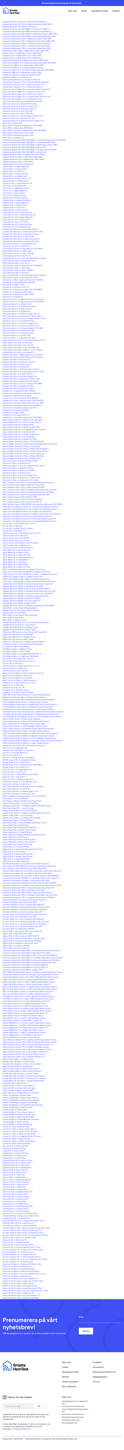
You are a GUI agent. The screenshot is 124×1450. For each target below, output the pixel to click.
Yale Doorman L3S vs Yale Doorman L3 (18, 548)
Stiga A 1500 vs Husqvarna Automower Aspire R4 (22, 931)
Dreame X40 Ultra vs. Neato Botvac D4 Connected (23, 355)
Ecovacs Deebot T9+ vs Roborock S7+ (18, 1252)
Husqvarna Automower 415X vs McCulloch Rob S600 (24, 890)
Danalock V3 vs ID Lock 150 (14, 688)
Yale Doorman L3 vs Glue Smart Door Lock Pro (21, 666)
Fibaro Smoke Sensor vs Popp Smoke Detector (22, 719)
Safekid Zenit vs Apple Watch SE (16, 203)
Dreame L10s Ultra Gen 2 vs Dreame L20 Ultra (21, 234)
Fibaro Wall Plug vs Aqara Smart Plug (17, 844)
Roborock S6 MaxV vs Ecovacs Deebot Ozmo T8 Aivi (24, 1274)
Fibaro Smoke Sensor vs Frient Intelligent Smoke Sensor (25, 726)
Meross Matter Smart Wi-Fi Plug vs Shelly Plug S (22, 458)
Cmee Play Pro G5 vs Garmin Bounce (17, 212)
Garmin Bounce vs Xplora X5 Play (16, 1211)
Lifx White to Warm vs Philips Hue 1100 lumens (21, 656)
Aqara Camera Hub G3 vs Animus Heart (18, 425)
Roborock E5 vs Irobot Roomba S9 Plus (18, 1245)
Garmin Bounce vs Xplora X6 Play (16, 1197)
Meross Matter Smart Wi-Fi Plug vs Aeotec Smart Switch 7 (26, 451)
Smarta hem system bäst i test (73, 1414)
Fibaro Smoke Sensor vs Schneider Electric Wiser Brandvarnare (28, 729)
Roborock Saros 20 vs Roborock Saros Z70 (20, 106)
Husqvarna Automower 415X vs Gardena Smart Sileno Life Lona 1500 (30, 895)
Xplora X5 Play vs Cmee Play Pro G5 (17, 183)
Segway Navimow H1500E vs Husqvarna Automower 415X (26, 596)
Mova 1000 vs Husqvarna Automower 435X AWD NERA (24, 130)
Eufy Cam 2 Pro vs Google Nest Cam (17, 770)
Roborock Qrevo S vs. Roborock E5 (17, 304)
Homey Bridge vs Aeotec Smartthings (17, 1124)
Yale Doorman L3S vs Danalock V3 (16, 545)
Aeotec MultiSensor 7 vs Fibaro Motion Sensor (21, 1037)
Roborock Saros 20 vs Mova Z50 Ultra (18, 113)
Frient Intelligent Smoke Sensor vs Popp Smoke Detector (25, 702)
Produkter (97, 1362)
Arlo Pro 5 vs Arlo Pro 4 (12, 755)
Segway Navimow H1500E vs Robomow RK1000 (22, 598)
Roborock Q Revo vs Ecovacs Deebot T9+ (20, 475)
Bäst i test (72, 11)
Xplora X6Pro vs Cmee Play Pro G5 (17, 179)
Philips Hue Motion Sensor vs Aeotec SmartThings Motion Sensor (29, 979)
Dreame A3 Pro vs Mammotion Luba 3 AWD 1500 (22, 58)
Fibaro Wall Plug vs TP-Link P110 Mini (17, 832)
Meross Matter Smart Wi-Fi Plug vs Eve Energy (21, 446)
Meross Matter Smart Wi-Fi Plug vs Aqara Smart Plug (23, 454)
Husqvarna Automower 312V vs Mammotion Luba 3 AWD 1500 (27, 39)
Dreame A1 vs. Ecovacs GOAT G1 (16, 415)
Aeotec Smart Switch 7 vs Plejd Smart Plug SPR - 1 (23, 818)
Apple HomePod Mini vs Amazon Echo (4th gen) (22, 1071)
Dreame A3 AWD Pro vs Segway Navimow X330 (22, 75)
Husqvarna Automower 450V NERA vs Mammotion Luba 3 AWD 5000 (30, 34)
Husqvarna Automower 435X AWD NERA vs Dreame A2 (24, 152)
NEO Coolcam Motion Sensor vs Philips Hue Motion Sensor (26, 994)
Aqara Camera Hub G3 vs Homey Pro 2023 (20, 439)
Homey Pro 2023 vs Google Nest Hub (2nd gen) (22, 1136)
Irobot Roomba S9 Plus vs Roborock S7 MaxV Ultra (23, 1221)
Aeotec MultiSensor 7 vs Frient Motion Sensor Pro (23, 1035)
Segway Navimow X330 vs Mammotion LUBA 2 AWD (23, 159)
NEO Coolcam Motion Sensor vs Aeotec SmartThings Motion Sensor (30, 987)
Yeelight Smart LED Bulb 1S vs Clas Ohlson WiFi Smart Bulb (26, 622)
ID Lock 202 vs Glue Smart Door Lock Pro (19, 523)
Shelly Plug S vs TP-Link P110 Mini (16, 847)
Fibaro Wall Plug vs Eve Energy (15, 837)
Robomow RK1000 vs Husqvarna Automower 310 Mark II (25, 909)
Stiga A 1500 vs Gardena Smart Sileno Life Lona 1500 (24, 938)
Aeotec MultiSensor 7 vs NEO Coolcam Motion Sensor (24, 1032)
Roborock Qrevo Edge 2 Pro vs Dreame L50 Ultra (22, 99)
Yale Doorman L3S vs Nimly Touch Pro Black (20, 543)
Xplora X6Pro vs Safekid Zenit (15, 176)
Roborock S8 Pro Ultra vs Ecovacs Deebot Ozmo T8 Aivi (25, 1291)
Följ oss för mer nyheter (20, 1397)
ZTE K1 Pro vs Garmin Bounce (14, 186)
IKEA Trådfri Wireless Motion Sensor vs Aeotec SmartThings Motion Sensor (33, 972)
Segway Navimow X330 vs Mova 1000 (18, 162)
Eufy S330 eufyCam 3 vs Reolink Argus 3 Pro (20, 791)
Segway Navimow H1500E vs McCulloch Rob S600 (23, 586)
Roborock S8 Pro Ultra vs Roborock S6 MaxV (21, 1298)
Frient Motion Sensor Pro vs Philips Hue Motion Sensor (24, 1004)
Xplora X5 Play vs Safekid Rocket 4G (17, 1192)
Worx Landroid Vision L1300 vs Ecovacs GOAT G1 (22, 502)
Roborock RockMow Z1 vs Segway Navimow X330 (23, 68)
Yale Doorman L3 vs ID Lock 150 (15, 671)
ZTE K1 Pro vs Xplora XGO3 (14, 193)
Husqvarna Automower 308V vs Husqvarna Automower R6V (26, 43)
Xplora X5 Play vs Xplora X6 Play (16, 1182)
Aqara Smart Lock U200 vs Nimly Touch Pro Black (22, 350)
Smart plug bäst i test (69, 1423)
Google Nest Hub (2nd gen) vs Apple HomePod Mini (24, 1081)
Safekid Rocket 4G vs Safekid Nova (17, 1168)
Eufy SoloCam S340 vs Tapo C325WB (18, 270)
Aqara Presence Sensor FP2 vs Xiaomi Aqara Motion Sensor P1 (28, 1045)
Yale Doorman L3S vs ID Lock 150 (16, 538)
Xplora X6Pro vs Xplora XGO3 (15, 169)
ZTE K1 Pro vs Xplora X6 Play (14, 195)
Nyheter (116, 11)
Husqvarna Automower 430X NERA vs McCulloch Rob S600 (26, 953)
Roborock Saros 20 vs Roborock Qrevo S (19, 109)
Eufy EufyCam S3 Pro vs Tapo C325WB (18, 253)
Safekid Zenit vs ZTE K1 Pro (14, 207)
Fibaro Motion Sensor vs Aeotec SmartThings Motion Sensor (27, 1008)
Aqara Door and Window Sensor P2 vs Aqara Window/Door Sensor (29, 521)
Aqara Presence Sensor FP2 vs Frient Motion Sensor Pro (25, 1052)
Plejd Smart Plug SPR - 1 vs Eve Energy (18, 808)
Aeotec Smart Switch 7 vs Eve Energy (18, 815)
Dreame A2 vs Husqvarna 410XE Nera (18, 292)
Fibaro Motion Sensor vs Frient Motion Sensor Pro (23, 1020)
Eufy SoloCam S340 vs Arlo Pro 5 (16, 273)
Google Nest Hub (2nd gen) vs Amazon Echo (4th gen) (25, 1078)
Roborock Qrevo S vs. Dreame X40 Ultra (19, 338)
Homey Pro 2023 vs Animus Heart (16, 1127)
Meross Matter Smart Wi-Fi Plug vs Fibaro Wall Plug (23, 456)
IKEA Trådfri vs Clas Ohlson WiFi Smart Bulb (20, 615)
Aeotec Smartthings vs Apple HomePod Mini (20, 1102)
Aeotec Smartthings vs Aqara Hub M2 (17, 1107)
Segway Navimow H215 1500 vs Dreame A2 (20, 27)
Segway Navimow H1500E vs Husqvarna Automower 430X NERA (28, 606)
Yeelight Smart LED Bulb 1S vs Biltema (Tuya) (20, 627)
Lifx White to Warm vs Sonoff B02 (16, 647)
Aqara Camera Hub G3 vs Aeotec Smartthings (21, 434)
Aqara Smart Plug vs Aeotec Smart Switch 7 (20, 830)
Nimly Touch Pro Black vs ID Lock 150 (17, 678)
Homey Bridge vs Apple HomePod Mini (18, 1117)
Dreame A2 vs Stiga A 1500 (13, 285)
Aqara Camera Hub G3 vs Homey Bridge (19, 437)
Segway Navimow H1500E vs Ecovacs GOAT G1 (21, 601)
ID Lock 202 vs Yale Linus (13, 526)
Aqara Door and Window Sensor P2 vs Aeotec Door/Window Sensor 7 (31, 507)
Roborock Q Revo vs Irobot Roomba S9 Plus (20, 461)
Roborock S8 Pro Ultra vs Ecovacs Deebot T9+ (22, 1295)
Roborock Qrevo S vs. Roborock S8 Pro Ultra (21, 326)
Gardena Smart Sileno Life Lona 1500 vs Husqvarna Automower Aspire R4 (32, 871)
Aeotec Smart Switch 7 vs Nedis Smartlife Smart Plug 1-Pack (26, 813)
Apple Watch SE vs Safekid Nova (16, 560)
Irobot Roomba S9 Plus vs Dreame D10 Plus (20, 1225)
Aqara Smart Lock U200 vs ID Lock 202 (18, 345)
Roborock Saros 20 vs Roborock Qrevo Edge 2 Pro (23, 121)
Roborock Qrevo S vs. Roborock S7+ (18, 309)
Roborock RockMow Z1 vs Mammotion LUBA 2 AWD (23, 65)
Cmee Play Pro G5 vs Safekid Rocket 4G (19, 215)
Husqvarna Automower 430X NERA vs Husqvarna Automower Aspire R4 (31, 950)
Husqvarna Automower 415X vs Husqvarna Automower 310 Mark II (29, 897)
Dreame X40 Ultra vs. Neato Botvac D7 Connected (23, 357)
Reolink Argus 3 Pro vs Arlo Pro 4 (16, 762)
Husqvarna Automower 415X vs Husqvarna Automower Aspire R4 (28, 888)
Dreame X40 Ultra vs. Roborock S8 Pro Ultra (20, 381)
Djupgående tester (99, 11)
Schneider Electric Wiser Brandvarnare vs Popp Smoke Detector (28, 709)
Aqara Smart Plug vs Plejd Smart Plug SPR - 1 (20, 827)
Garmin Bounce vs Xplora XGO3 (15, 1199)
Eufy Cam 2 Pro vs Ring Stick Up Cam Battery (21, 774)
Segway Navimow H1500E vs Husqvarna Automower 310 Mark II (28, 593)
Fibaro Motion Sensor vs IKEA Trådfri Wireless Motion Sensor (27, 1011)
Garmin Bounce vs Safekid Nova (15, 1204)
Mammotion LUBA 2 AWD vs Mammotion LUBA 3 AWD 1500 (26, 51)
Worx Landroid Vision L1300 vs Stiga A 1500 (20, 497)
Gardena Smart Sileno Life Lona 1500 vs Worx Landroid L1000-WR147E (31, 876)
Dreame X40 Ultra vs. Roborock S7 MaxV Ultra (21, 379)
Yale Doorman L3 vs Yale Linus (15, 668)
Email (81, 1317)
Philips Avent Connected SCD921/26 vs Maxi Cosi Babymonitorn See (30, 574)
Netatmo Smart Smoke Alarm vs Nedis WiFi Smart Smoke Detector (29, 700)
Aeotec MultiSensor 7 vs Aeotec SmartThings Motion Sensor (27, 1023)
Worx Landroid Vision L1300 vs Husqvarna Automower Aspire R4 (28, 482)
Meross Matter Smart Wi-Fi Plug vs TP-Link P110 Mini (23, 441)
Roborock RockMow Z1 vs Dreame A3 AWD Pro (22, 80)
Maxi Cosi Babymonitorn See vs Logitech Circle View (24, 569)
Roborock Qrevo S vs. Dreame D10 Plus (18, 321)
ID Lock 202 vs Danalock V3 (14, 531)
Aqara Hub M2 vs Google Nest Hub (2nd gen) (21, 1093)
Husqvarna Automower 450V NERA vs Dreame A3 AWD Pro (26, 29)
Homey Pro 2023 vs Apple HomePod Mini (19, 1134)
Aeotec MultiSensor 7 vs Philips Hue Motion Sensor (23, 1030)
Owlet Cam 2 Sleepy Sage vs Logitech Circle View (23, 577)
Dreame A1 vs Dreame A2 (13, 297)
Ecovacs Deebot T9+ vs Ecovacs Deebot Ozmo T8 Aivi (25, 1259)
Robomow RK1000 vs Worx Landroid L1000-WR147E (23, 905)
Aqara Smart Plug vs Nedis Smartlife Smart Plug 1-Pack (24, 823)
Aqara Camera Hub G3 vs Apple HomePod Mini (21, 427)
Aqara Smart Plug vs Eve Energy (15, 825)
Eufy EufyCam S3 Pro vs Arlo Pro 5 (16, 256)
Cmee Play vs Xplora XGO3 (14, 1151)
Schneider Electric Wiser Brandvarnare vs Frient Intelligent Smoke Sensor (32, 716)
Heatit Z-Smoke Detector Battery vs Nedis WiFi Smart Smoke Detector (30, 733)
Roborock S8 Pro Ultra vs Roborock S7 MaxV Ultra (23, 1281)
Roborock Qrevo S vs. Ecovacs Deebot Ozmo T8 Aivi (24, 318)
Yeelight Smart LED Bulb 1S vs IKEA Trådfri (19, 630)
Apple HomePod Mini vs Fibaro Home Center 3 (21, 1069)
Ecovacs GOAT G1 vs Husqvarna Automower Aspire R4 (24, 914)
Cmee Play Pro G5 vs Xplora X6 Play (17, 224)
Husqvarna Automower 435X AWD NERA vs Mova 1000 (24, 147)
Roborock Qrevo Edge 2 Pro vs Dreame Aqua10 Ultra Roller (26, 89)
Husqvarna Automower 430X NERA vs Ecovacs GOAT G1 (25, 967)
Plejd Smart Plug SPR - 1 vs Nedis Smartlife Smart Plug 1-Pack (27, 806)
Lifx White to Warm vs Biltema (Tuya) (17, 649)
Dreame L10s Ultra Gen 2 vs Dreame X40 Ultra (21, 241)
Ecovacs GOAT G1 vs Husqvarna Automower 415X (22, 926)
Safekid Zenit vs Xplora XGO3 (15, 205)
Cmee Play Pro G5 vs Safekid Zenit (17, 227)
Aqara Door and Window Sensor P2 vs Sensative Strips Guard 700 (29, 519)
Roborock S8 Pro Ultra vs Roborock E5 (18, 1293)
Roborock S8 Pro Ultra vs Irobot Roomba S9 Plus (22, 1288)
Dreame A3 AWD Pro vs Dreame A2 (17, 77)
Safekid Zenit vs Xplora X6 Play (15, 210)
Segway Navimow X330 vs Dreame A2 (18, 164)
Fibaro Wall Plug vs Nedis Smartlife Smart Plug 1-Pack (24, 835)
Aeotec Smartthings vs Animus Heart (17, 1095)
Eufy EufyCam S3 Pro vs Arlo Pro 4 (16, 246)
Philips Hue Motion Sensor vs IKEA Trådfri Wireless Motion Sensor (29, 982)
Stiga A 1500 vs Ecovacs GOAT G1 (16, 948)
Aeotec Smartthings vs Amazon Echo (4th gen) (21, 1100)
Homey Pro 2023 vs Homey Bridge (16, 1143)
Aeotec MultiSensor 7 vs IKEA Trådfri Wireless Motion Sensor (27, 1025)
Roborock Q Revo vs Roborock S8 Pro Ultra (20, 480)
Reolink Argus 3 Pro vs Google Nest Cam (19, 760)
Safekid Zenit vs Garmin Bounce (15, 198)
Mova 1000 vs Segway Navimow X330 (18, 135)
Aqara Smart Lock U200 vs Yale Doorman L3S (21, 347)
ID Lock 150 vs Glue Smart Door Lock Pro (19, 661)
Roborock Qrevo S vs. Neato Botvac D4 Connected (23, 299)
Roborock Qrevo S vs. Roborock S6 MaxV (20, 306)
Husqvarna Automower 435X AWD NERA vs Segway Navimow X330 (30, 150)
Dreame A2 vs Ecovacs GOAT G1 (16, 287)
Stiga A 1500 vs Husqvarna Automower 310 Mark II (22, 941)
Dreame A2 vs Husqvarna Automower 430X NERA (22, 290)
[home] (11, 10)
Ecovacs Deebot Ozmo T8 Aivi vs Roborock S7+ (22, 1230)
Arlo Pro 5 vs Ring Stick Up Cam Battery (18, 757)
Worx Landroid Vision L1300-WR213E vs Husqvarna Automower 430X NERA (32, 504)
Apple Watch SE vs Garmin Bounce (16, 550)
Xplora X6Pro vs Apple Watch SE (16, 166)
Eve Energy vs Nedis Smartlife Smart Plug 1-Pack (22, 801)
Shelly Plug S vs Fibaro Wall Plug (16, 861)
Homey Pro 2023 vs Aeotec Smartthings (18, 1141)
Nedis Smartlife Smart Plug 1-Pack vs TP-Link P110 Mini (24, 796)
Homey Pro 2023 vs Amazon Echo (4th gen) (20, 1131)
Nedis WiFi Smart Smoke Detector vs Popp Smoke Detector (26, 695)
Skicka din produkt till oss (104, 1372)
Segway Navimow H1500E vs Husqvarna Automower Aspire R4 (28, 584)
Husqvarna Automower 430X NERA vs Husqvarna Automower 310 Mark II (31, 960)
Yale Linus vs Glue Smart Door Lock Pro (18, 659)
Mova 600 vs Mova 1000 (13, 123)
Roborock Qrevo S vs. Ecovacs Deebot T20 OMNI (23, 328)
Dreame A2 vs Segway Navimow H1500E (19, 282)
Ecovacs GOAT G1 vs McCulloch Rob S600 (20, 917)
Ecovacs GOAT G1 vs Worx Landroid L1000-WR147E (23, 919)
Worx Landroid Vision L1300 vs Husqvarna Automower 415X (26, 495)
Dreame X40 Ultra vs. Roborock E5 (16, 359)
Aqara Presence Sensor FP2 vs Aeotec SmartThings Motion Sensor (29, 1040)
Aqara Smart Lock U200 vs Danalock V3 (19, 352)
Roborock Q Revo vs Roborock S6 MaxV (19, 470)
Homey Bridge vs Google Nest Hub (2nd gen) (21, 1119)
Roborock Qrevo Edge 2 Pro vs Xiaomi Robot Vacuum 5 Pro (27, 97)
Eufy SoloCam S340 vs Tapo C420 (16, 268)
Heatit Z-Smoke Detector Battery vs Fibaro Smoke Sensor (26, 743)
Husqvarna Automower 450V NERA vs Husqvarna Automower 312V (29, 36)
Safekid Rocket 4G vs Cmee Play (16, 1165)
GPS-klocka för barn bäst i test (73, 1406)
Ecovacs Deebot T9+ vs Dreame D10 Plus (19, 1254)
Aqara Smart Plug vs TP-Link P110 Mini (18, 820)
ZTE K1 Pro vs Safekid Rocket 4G (16, 188)
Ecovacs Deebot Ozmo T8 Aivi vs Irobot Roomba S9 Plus (25, 1235)
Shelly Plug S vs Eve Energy (14, 852)
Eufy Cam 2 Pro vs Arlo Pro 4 (14, 772)
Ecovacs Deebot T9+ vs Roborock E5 (18, 1262)
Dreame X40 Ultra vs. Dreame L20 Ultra (18, 386)
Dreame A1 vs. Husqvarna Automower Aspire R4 (22, 393)
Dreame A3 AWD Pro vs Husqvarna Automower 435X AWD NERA (28, 70)
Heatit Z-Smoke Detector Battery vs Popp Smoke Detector (26, 731)
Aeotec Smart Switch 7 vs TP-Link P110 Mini (20, 811)
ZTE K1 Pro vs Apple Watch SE (15, 191)
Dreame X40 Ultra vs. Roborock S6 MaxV (19, 362)
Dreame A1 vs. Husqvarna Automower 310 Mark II (22, 405)
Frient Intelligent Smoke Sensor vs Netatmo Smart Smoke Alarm (28, 707)
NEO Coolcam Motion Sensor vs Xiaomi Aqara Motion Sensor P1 (28, 991)
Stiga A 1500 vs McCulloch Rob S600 (17, 934)
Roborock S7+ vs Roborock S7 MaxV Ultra (20, 1213)
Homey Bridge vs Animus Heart (15, 1110)
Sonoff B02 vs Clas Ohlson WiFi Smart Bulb (20, 608)
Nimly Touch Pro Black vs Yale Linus (17, 675)
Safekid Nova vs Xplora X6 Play (15, 1153)
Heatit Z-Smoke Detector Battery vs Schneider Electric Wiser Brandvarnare (32, 741)
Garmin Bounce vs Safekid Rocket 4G (18, 1206)
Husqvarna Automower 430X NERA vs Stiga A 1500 (23, 970)
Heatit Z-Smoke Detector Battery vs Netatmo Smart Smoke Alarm (28, 736)
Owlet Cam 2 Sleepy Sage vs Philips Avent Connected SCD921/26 (29, 581)
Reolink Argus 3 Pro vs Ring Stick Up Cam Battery (22, 765)
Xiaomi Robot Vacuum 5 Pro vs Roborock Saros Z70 (23, 84)
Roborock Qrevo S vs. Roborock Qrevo (19, 333)
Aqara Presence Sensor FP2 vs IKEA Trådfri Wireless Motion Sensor (30, 1042)
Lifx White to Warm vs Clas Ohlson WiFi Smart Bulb (23, 644)
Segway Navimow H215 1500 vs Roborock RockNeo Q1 (25, 22)
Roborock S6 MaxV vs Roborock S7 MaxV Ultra (22, 1264)
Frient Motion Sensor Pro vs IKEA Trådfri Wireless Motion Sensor (28, 999)
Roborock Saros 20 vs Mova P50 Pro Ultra (20, 104)
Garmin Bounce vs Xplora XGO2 (15, 1209)
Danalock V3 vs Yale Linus (13, 685)
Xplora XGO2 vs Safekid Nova (15, 1177)
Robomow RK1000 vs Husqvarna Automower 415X (23, 912)
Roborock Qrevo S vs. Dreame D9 (16, 311)
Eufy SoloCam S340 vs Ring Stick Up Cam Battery (22, 265)
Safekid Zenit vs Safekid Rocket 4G (17, 200)
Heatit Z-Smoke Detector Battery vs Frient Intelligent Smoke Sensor (29, 738)
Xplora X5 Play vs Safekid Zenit (15, 181)
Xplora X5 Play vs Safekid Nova (15, 1189)
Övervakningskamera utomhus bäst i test (75, 1410)
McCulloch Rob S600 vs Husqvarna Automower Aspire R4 (26, 864)
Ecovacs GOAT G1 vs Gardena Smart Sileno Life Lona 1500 (26, 922)
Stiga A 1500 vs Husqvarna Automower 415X (20, 943)
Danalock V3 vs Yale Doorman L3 (16, 690)
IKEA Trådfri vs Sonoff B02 (13, 618)
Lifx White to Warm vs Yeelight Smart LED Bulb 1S (22, 654)
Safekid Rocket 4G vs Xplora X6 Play (18, 1160)
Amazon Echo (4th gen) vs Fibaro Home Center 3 (22, 1064)
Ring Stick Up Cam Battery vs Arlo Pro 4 (18, 750)
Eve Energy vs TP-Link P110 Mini (15, 798)
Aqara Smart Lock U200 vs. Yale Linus (18, 343)
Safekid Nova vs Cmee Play (14, 1158)
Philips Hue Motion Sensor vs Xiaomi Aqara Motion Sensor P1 (27, 984)
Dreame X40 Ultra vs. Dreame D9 (16, 367)
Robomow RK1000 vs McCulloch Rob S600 (20, 902)
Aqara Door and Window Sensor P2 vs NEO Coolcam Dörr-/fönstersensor (32, 514)
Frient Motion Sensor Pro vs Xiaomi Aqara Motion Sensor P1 (26, 1001)
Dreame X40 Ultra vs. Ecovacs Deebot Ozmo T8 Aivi (24, 372)
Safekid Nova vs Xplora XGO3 (15, 1156)
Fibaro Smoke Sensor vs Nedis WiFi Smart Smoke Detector (26, 721)
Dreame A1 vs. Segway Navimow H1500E (19, 391)
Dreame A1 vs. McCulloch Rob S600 (17, 396)
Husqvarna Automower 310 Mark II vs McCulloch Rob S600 (26, 881)
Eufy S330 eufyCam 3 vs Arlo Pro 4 (17, 784)
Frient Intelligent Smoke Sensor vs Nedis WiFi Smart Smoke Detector (30, 704)
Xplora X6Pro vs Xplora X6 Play (15, 174)
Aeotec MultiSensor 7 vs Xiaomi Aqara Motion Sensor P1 (25, 1028)
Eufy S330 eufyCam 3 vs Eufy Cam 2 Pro (19, 794)
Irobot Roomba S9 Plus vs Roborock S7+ (19, 1223)
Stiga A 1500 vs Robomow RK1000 (16, 946)
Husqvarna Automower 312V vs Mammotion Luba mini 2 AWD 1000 (29, 41)
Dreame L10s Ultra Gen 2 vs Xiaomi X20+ (19, 236)
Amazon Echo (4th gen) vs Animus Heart (19, 1061)
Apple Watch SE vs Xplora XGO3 (16, 565)
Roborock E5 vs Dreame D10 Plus (16, 1242)
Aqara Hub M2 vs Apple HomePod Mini (18, 1090)
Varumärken (98, 1367)
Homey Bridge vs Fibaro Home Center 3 (19, 1112)
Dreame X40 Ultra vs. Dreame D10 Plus (18, 374)
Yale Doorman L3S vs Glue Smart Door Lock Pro (22, 533)
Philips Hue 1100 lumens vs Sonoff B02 (18, 634)
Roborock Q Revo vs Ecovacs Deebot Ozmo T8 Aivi (24, 466)
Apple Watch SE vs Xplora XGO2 (16, 552)
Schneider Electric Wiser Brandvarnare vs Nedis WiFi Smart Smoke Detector (33, 712)
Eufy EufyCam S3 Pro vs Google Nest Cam (19, 244)
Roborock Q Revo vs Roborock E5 (16, 463)
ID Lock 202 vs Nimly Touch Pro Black (18, 528)
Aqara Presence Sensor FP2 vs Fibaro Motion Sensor (24, 1054)
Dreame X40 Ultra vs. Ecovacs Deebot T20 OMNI (22, 384)
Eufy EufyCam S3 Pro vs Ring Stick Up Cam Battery (23, 248)
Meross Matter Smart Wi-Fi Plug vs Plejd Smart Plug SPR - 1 (26, 449)
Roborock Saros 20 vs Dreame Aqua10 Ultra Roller (23, 101)
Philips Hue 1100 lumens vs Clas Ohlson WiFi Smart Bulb (24, 632)
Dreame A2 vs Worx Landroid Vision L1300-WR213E (23, 280)
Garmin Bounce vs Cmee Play (14, 1201)
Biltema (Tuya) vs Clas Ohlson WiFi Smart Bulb (21, 610)
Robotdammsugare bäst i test (72, 1417)
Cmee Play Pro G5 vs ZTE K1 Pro (16, 222)
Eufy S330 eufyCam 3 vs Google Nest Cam (20, 782)
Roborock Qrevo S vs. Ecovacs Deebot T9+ (20, 323)
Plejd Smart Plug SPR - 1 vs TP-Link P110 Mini (20, 803)
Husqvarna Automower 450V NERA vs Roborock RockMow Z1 (27, 31)
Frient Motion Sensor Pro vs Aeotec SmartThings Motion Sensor (28, 996)
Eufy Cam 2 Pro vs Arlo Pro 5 (14, 777)
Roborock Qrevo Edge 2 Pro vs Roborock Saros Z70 (24, 92)
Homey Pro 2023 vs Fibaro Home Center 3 (20, 1129)
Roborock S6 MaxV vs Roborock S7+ (18, 1266)
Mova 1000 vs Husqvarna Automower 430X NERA (22, 125)
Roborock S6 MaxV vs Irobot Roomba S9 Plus (21, 1271)
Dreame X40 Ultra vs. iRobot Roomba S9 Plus (21, 369)
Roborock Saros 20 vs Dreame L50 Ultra (19, 118)
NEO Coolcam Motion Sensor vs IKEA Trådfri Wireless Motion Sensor (30, 989)
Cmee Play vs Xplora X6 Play (14, 1148)
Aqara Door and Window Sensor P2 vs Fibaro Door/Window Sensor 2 (30, 509)
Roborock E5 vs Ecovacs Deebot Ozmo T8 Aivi (21, 1247)
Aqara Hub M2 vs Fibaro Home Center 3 (19, 1086)
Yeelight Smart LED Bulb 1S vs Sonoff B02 (19, 625)
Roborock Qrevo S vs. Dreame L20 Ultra (19, 331)
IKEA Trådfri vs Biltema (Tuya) (14, 620)
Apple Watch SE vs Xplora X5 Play (16, 555)
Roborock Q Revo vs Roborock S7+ (17, 473)
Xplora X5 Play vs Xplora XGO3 (15, 1184)
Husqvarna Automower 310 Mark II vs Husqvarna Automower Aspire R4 (31, 878)
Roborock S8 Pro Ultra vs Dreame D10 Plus (20, 1286)
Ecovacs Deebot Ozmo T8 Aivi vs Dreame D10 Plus (23, 1233)
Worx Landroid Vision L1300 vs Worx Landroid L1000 (23, 487)
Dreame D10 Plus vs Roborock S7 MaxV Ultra (21, 1216)
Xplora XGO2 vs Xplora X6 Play (15, 1170)
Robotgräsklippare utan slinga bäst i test (75, 1402)
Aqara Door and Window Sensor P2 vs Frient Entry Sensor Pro (27, 516)
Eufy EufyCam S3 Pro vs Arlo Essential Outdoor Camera (25, 258)
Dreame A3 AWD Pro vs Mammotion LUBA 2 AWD (22, 72)
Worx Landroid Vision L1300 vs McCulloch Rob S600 (23, 485)
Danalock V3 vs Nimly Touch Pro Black (18, 692)
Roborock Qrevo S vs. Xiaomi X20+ (17, 335)
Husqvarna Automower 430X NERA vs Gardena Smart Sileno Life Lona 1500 (33, 958)
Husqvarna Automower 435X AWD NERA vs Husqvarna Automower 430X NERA (34, 140)
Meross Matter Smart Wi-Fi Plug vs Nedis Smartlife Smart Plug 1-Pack (30, 444)
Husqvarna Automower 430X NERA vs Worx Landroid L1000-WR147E (30, 955)
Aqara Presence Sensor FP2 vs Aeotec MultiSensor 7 (24, 1057)
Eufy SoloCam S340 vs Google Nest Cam (19, 261)
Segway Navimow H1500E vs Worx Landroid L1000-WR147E (26, 589)
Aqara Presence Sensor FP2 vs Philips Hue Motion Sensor (26, 1047)
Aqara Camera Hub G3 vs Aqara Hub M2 (19, 432)
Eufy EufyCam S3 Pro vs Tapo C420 (17, 251)
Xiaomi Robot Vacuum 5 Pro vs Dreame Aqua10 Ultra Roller (26, 82)
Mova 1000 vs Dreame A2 (13, 138)
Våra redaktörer (69, 1386)
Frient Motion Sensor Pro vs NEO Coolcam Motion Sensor (25, 1006)
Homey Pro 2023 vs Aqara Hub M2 (16, 1139)
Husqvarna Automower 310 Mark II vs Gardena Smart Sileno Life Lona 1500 (32, 885)
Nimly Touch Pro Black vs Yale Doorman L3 (20, 680)
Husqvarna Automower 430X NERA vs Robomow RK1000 (25, 965)
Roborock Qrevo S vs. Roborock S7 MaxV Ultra (22, 316)
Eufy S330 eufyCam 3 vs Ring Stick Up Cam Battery (23, 786)
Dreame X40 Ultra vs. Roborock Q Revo (19, 388)
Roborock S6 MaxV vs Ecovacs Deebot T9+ (20, 1279)
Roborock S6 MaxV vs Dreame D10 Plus (19, 1269)
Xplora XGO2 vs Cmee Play (14, 1175)
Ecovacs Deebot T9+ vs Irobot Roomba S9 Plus (22, 1257)
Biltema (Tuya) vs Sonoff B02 (14, 613)
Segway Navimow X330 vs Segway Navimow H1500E (24, 154)
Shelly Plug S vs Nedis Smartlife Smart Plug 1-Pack (23, 849)
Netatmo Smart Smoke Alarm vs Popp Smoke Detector (24, 697)
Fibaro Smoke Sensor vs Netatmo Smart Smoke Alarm (24, 724)
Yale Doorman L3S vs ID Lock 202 (16, 540)
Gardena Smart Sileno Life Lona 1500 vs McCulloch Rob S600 (27, 873)
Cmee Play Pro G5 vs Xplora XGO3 (17, 220)
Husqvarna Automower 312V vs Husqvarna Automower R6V (26, 46)
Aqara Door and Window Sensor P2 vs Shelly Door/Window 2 (27, 511)
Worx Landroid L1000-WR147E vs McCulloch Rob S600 (24, 868)
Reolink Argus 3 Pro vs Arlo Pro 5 (16, 767)
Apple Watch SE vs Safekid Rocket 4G (18, 557)
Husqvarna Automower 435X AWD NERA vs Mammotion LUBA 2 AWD (30, 145)
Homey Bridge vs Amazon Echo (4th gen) (19, 1114)
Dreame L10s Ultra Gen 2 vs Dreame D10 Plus (20, 229)
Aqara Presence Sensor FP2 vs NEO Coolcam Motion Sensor (27, 1049)
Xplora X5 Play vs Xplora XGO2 (15, 1194)
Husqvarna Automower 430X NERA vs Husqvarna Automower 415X (29, 963)
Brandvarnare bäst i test (70, 1420)
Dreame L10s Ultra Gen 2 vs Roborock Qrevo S (21, 239)
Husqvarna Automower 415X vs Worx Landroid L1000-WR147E (27, 893)
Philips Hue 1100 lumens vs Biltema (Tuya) (19, 637)
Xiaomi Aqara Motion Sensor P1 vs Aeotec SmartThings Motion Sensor (31, 975)
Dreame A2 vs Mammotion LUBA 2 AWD (18, 294)
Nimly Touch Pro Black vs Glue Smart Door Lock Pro (23, 673)
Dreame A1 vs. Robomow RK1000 (16, 410)
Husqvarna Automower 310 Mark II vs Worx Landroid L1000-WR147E (29, 883)
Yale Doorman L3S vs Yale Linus (15, 536)
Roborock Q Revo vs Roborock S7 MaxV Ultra (21, 478)
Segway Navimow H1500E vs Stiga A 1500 (19, 603)
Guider (84, 11)
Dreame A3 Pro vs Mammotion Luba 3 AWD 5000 (22, 53)
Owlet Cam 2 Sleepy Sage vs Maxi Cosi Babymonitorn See (26, 579)
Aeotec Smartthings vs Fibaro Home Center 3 (21, 1098)
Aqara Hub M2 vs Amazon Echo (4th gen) (19, 1088)
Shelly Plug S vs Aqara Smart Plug (16, 859)
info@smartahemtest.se (21, 1429)
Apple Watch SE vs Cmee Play (15, 562)
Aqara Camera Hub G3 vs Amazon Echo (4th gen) (22, 420)
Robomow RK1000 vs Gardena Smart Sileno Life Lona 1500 (26, 907)
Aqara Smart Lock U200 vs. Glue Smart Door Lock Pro (24, 340)
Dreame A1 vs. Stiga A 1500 (13, 413)
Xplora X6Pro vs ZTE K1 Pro (14, 171)
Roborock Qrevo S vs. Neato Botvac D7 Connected (23, 302)
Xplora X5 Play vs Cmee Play (14, 1187)
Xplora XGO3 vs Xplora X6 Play (15, 1146)
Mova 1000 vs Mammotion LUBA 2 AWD (18, 133)
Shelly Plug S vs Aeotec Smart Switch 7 (18, 856)
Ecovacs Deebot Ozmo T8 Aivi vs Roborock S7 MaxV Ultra (26, 1228)
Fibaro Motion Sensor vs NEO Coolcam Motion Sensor (24, 1018)
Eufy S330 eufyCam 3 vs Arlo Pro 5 (17, 789)
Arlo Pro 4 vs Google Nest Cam (15, 748)
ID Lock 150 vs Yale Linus (12, 663)
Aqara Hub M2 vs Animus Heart (15, 1083)
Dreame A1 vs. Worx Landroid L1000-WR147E (20, 398)
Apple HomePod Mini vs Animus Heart (18, 1066)
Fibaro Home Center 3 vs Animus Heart (18, 1059)
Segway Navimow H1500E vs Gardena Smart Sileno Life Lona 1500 (29, 591)
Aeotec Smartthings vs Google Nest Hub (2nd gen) (23, 1105)
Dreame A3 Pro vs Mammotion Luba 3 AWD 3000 (22, 56)
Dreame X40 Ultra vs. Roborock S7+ (17, 364)
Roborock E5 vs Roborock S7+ (15, 1240)
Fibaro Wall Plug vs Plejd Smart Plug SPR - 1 (20, 839)
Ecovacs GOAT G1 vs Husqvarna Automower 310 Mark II (25, 924)
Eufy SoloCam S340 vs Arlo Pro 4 (16, 263)
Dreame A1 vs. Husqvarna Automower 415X (20, 408)
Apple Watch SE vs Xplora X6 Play (16, 567)
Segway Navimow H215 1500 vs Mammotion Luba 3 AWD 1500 (27, 24)
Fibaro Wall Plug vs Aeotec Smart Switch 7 (19, 842)
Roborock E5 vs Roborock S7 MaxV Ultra (19, 1238)
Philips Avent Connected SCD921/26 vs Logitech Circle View (27, 572)
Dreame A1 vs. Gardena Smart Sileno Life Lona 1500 (23, 403)
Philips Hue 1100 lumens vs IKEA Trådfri (18, 639)
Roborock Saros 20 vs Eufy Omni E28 (18, 111)
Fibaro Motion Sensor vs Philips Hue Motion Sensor (23, 1016)
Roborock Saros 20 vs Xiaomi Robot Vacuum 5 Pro (23, 116)
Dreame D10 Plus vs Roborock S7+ (17, 1218)
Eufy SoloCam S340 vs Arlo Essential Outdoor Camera (24, 275)
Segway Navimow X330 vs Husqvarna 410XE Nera (23, 157)
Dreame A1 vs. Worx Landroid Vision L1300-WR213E (23, 400)
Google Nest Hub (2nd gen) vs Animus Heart (20, 1073)
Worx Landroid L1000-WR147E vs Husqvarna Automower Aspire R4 (29, 866)
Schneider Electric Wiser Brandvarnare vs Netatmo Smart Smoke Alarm (31, 714)
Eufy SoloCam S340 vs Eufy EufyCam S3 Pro (20, 277)
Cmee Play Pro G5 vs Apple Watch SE (18, 217)
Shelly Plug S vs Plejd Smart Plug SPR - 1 (19, 854)
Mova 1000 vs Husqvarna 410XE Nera (18, 128)
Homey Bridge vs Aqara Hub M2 (15, 1122)
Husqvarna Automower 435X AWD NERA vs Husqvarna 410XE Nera (29, 142)
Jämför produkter (70, 1381)
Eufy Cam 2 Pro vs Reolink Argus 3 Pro (18, 779)
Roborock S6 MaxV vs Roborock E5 (17, 1276)
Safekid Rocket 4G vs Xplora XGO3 (17, 1163)
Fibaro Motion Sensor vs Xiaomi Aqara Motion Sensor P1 (25, 1013)
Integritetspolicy (100, 1377)
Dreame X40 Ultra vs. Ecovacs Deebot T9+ (20, 376)
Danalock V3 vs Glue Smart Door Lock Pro (19, 683)
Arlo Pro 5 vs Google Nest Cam (15, 753)
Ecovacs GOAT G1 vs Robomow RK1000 (18, 929)
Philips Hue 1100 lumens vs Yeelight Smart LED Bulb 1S (24, 642)
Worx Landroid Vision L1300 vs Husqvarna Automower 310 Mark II (28, 492)
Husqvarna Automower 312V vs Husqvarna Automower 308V (27, 48)
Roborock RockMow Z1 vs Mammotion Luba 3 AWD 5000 (25, 60)
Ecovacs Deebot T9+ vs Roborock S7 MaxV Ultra (23, 1250)
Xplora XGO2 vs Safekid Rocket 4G (17, 1180)
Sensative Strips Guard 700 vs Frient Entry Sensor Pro (24, 745)
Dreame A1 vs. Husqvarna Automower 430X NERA (22, 417)
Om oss (96, 1381)
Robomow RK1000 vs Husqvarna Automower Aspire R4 (24, 900)
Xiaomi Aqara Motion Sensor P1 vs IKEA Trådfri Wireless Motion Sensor (31, 977)
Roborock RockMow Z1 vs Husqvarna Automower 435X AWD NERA (29, 63)
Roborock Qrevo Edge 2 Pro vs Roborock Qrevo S (23, 94)
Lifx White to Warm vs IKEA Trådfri (16, 651)
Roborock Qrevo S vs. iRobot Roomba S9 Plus (21, 314)
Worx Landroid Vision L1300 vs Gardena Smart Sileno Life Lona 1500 (30, 490)
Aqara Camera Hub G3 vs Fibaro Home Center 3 (22, 422)
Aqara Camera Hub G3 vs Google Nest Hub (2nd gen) (24, 429)
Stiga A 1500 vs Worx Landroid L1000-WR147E (21, 936)
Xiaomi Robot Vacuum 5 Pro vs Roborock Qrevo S (23, 87)
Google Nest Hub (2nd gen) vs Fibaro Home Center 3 (24, 1076)
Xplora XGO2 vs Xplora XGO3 (15, 1172)
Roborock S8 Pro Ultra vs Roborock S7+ (19, 1283)
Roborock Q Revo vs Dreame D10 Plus (18, 468)
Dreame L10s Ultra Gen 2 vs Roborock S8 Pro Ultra (23, 232)
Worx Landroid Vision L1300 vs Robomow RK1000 (22, 499)
